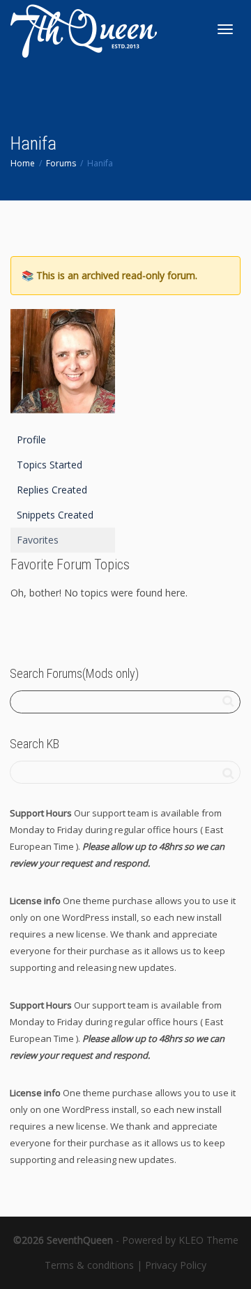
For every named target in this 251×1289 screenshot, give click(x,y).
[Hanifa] (62, 367)
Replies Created (52, 489)
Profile (31, 439)
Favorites (38, 539)
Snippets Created (55, 514)
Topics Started (49, 464)
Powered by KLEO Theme (180, 1240)
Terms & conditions (89, 1265)
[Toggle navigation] (225, 29)
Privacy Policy (175, 1265)
